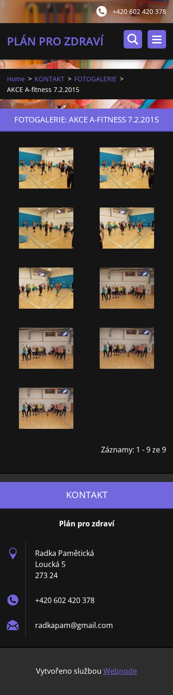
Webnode (120, 671)
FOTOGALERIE (95, 78)
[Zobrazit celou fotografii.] (46, 168)
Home (16, 78)
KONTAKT (50, 78)
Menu (157, 39)
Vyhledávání (133, 39)
